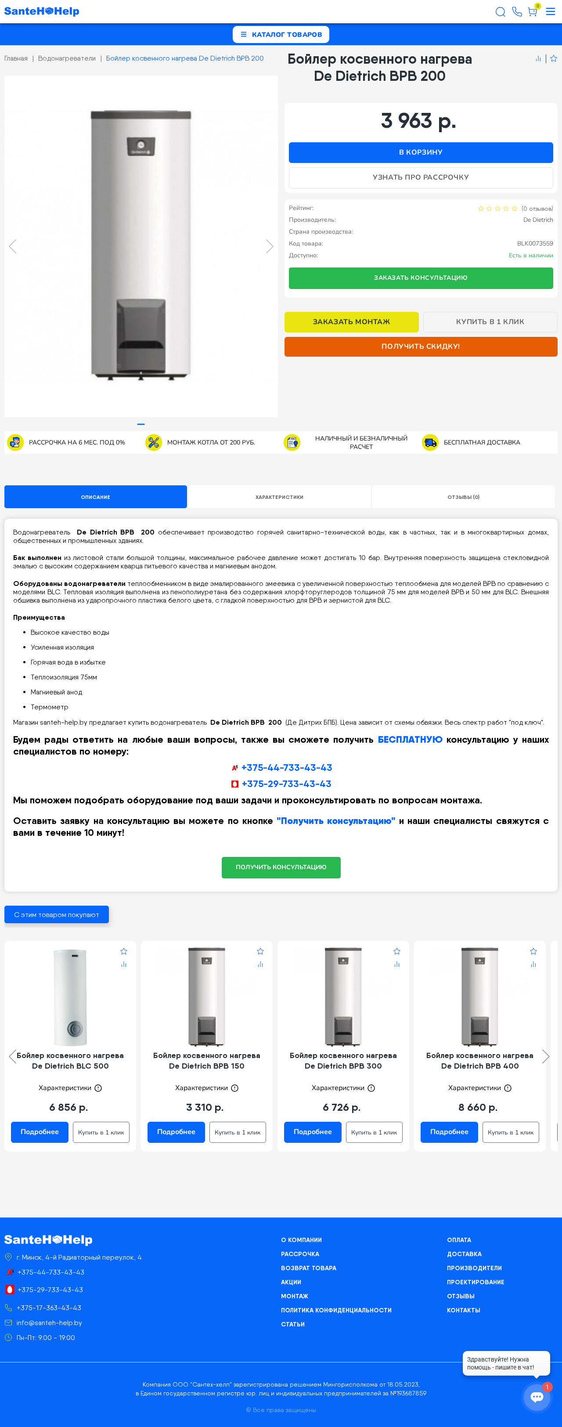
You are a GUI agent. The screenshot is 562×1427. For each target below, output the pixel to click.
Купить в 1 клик (490, 322)
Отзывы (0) (463, 497)
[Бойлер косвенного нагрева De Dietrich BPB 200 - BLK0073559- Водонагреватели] (141, 246)
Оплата (459, 1240)
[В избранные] (552, 58)
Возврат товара (308, 1268)
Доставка (464, 1254)
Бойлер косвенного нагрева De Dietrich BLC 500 (70, 1060)
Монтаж (294, 1296)
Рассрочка (300, 1254)
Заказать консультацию (421, 278)
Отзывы (461, 1296)
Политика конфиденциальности (336, 1310)
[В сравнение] (538, 58)
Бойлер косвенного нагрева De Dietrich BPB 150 (206, 1060)
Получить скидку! (421, 346)
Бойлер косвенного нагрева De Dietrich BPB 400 (479, 1060)
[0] (532, 15)
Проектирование (475, 1282)
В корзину (421, 152)
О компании (301, 1240)
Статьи (293, 1324)
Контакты (463, 1310)
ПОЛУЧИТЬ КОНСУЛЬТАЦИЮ (281, 867)
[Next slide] (270, 246)
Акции (291, 1282)
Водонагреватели (67, 58)
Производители (474, 1268)
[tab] (141, 424)
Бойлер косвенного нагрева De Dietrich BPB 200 (185, 58)
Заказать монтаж (351, 322)
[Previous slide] (12, 246)
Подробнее (40, 1132)
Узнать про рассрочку (421, 177)
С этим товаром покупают (56, 914)
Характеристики (279, 497)
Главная (16, 58)
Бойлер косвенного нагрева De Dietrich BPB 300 (343, 1060)
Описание (95, 497)
